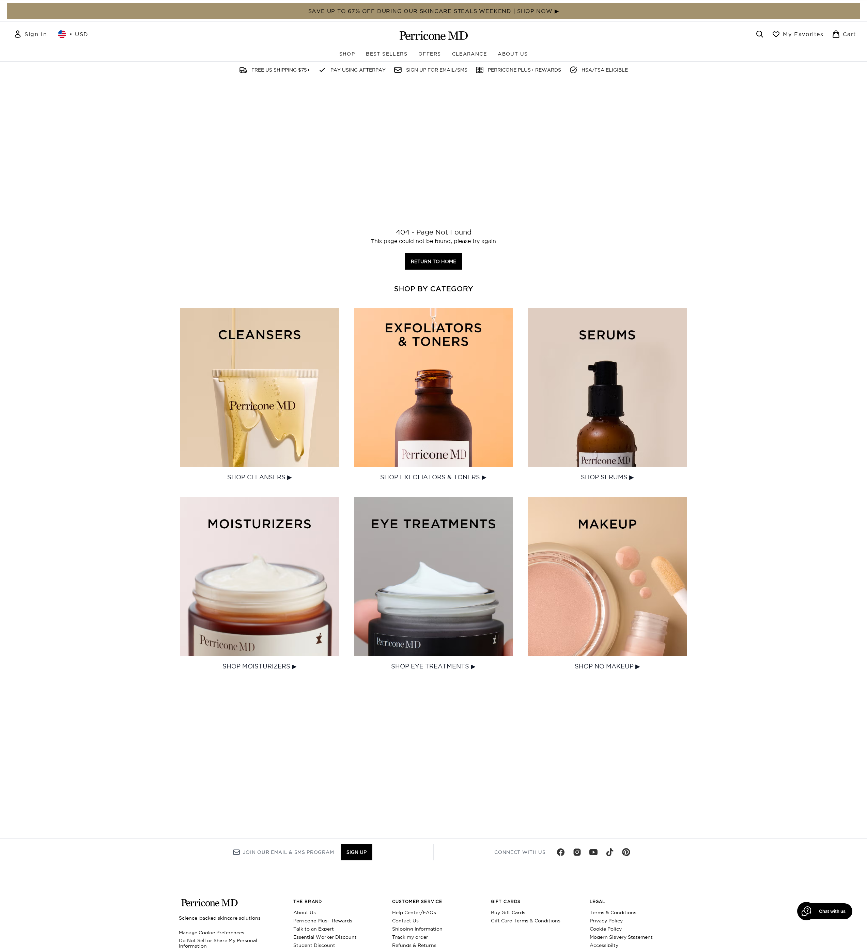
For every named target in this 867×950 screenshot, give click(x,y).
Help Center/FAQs (414, 912)
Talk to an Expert (313, 929)
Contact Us (405, 920)
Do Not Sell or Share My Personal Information (218, 943)
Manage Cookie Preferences (211, 932)
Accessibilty (604, 945)
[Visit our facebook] (561, 852)
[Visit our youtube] (593, 852)
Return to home (433, 261)
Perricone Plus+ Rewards (322, 920)
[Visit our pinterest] (626, 852)
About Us (304, 912)
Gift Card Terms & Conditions (525, 920)
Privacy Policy (606, 920)
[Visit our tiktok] (610, 852)
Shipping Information (417, 929)
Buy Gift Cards (508, 912)
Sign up (356, 852)
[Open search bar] (760, 34)
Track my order (410, 937)
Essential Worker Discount (325, 937)
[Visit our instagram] (577, 852)
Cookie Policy (606, 929)
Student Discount (314, 945)
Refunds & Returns (414, 945)
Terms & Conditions (613, 912)
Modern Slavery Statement (621, 937)
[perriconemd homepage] (434, 35)
